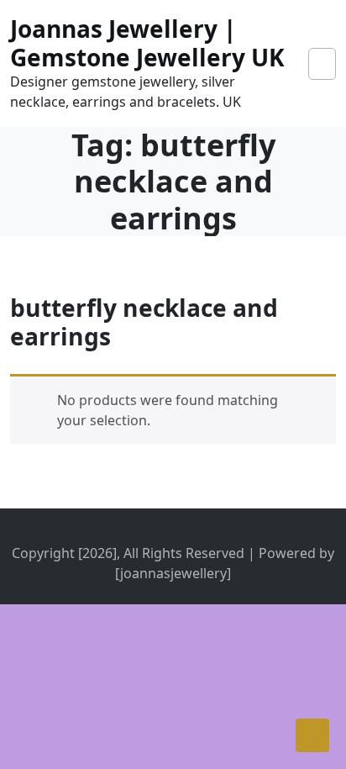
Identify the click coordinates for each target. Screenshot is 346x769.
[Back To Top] (312, 735)
